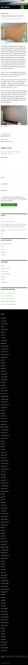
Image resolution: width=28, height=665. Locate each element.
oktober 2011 (4, 488)
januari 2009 (4, 578)
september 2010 (5, 522)
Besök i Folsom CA (5, 268)
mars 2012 (3, 477)
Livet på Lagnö (4, 271)
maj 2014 (3, 413)
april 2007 (3, 636)
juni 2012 (3, 471)
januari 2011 (4, 510)
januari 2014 (4, 424)
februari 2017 (4, 340)
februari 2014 (4, 421)
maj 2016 (3, 365)
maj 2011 (3, 499)
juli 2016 (3, 360)
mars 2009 (3, 572)
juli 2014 (3, 410)
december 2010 (4, 513)
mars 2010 (3, 538)
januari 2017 (4, 343)
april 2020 (3, 318)
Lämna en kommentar (15, 19)
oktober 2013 (4, 432)
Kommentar (4, 157)
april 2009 (3, 569)
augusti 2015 (4, 379)
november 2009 (4, 550)
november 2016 (4, 349)
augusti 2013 (4, 438)
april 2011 (3, 502)
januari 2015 (4, 393)
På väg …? (3, 249)
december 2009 (4, 547)
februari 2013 (4, 455)
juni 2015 (3, 382)
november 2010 (4, 516)
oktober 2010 (4, 519)
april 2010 (3, 536)
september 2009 (5, 555)
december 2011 (4, 483)
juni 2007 (3, 631)
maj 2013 (3, 446)
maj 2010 (3, 533)
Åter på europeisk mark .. (7, 243)
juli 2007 (3, 628)
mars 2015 (3, 388)
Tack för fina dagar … (11, 293)
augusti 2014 (4, 407)
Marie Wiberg (5, 7)
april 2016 (3, 368)
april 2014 (3, 416)
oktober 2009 (4, 552)
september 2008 (5, 589)
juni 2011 (3, 497)
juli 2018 (3, 326)
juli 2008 (3, 594)
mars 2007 (3, 639)
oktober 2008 (4, 586)
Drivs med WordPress (5, 663)
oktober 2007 (4, 619)
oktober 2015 (4, 376)
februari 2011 (4, 508)
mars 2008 (3, 605)
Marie (8, 19)
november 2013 (4, 430)
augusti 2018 (4, 323)
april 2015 (3, 385)
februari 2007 (4, 642)
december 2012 (4, 460)
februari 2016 (4, 374)
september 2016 (5, 354)
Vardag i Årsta (5, 13)
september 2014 (5, 404)
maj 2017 (3, 332)
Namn (3, 177)
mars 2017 (3, 337)
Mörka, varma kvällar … (10, 301)
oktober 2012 (4, 466)
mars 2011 (3, 505)
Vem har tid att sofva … (7, 140)
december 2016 (4, 346)
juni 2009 (3, 564)
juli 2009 (3, 561)
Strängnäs (3, 276)
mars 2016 (3, 371)
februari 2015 (4, 390)
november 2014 (4, 399)
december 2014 (4, 396)
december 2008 (4, 580)
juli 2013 (3, 441)
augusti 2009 (4, 558)
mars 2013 (3, 452)
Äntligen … (3, 255)
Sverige (2, 279)
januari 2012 (4, 480)
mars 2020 (3, 321)
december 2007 (4, 614)
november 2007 (4, 617)
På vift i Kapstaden (5, 274)
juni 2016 (3, 362)
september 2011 (5, 491)
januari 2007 (4, 645)
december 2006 (4, 647)
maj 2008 (3, 600)
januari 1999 (4, 650)
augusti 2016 (4, 357)
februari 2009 (4, 575)
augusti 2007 (4, 625)
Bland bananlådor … (6, 135)
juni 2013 (3, 443)
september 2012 (5, 469)
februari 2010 (4, 541)
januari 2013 (4, 457)
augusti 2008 (4, 591)
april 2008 (3, 603)
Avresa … (3, 246)
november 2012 (4, 463)
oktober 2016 (4, 351)
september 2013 (5, 435)
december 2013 (4, 427)
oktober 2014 (4, 402)
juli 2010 (3, 527)
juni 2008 (3, 597)
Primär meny (26, 7)
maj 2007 (3, 633)
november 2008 (4, 583)
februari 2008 (4, 608)
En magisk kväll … (9, 295)
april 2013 (3, 449)
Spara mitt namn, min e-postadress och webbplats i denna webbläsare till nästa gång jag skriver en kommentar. (14, 198)
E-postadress (5, 184)
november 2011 (4, 485)
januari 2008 (4, 611)
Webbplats (4, 190)
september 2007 (5, 622)
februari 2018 (4, 329)
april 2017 (3, 335)
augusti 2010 (4, 524)
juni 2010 (3, 530)
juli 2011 (3, 494)
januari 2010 (4, 544)
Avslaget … (3, 252)
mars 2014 (3, 418)
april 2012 (3, 474)
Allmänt (3, 265)
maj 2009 (3, 566)
